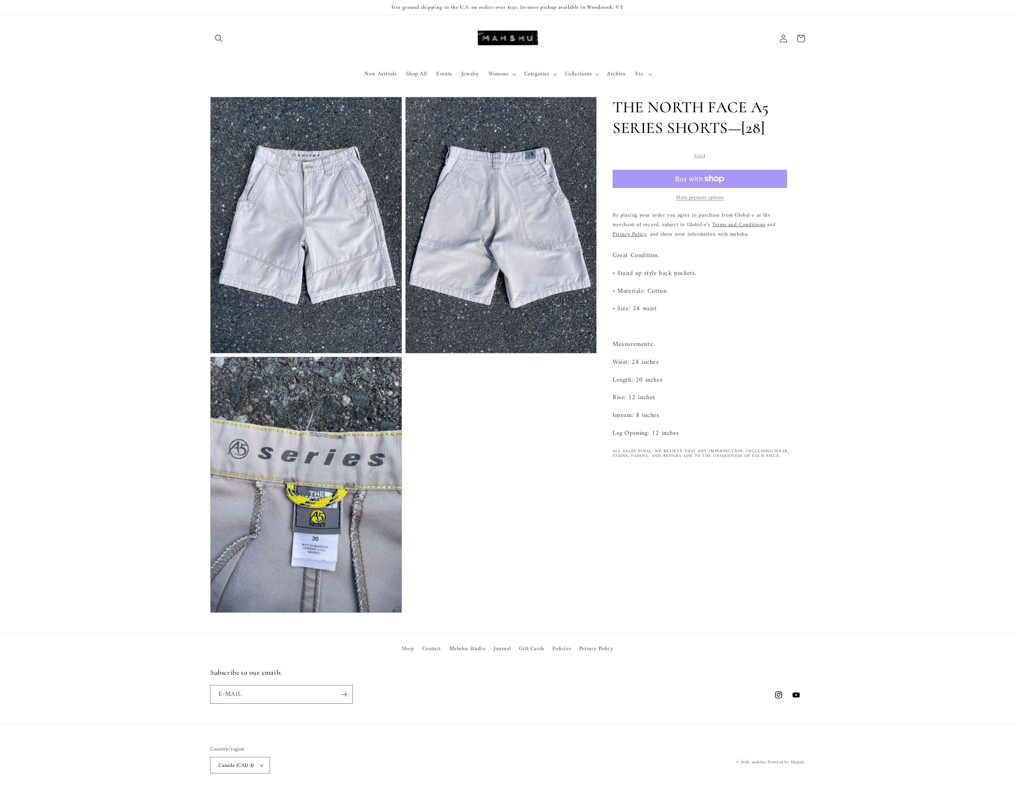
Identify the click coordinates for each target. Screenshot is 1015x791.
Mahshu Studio (467, 649)
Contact (431, 649)
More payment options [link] (700, 198)
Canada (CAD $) (236, 765)
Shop (408, 649)
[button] (219, 38)
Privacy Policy (596, 649)
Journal (502, 649)
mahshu (759, 762)
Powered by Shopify (786, 762)
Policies (561, 649)
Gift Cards (531, 649)
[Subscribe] (343, 694)
